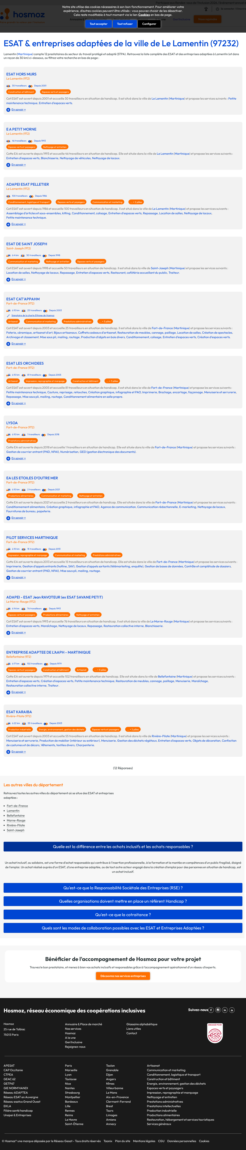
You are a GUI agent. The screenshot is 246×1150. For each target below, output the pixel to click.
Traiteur (174, 272)
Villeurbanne (114, 1088)
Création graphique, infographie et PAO (114, 392)
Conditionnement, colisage (89, 213)
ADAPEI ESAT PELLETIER (27, 184)
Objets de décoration (206, 740)
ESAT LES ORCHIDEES (25, 363)
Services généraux (159, 1124)
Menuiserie (183, 681)
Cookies (144, 15)
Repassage (150, 213)
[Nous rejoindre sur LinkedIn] (225, 1010)
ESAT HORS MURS (21, 74)
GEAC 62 (9, 1079)
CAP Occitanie (13, 1070)
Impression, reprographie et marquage (45, 381)
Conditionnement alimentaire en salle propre (93, 396)
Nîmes (110, 1083)
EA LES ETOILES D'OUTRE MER (32, 478)
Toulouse (71, 1079)
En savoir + (19, 109)
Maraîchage (49, 626)
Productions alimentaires (20, 495)
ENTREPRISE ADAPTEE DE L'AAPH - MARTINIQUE (48, 652)
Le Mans (111, 1092)
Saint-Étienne (74, 1124)
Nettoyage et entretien (54, 147)
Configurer (149, 24)
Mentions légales (144, 1141)
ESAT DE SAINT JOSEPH (26, 244)
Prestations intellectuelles (164, 1106)
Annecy (111, 1124)
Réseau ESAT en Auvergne (21, 1097)
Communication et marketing (107, 202)
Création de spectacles (217, 332)
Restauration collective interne (124, 626)
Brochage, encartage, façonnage (180, 392)
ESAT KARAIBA (19, 712)
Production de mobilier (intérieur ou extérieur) (69, 740)
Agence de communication (118, 507)
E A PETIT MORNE (21, 129)
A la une (70, 1037)
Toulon (110, 1065)
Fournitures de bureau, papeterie (28, 511)
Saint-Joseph (159, 268)
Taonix (108, 1141)
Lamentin (13, 810)
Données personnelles (181, 1141)
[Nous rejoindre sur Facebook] (211, 1010)
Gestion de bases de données (164, 566)
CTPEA (8, 1074)
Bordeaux (71, 1101)
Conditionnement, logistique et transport (29, 202)
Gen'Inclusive (73, 1042)
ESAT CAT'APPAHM (23, 299)
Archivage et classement (22, 337)
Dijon (109, 1074)
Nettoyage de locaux (105, 158)
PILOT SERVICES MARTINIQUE (32, 537)
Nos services (73, 1028)
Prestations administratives (77, 321)
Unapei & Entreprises (17, 1115)
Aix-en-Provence (117, 1097)
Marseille (71, 1070)
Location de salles (171, 213)
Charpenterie (85, 745)
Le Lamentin (160, 98)
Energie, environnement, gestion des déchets (61, 729)
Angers (111, 1079)
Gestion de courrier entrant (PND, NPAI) (32, 452)
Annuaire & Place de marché (83, 1024)
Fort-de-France (162, 328)
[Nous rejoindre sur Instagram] (218, 1010)
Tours (109, 1110)
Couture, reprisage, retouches (67, 392)
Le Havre (71, 1119)
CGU (161, 1141)
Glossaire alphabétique (141, 1024)
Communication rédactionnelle (157, 507)
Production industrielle (19, 729)
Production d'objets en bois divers (103, 337)
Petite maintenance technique (26, 217)
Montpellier (72, 1097)
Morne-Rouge (16, 820)
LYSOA (12, 423)
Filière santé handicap (18, 1110)
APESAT (9, 1065)
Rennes (70, 1110)
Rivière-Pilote (161, 736)
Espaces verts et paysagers (55, 92)
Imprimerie (149, 392)
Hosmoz (70, 1033)
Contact (131, 1033)
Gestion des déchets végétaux (137, 740)
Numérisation (69, 452)
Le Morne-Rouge (161, 621)
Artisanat (13, 321)
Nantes (70, 1088)
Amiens (111, 1119)
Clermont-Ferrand (118, 1101)
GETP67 (9, 1083)
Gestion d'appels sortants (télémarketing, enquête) (109, 566)
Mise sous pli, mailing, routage (60, 337)
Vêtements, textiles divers (58, 745)
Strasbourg (72, 1092)
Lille (67, 1106)
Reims (69, 1115)
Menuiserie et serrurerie (220, 392)
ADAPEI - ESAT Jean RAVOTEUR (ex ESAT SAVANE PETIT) (54, 597)
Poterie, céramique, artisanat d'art (29, 332)
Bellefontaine (167, 676)
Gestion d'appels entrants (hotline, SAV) (49, 566)
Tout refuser (125, 24)
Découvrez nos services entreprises (123, 976)
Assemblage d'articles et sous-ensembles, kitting (38, 213)
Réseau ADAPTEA (16, 1092)
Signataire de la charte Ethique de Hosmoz (33, 315)
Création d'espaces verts (213, 337)
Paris (68, 1065)
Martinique (25, 54)
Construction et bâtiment (21, 92)
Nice (68, 1083)
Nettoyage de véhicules (75, 158)
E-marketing (187, 507)
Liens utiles (133, 1028)
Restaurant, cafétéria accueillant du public (139, 272)
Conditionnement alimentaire (25, 507)
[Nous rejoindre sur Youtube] (232, 1010)
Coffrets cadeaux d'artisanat (97, 332)
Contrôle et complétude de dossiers (207, 566)
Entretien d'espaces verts (55, 103)
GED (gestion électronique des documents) (108, 452)
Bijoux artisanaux (65, 332)
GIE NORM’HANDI (16, 1088)
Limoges (111, 1115)
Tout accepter (99, 24)
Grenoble (112, 1070)
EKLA (7, 1106)
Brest (109, 1106)
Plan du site (122, 1141)
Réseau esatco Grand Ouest (22, 1101)
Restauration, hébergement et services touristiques (180, 1119)
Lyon (68, 1074)
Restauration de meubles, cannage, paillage (146, 332)
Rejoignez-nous (75, 1046)
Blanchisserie (49, 158)
